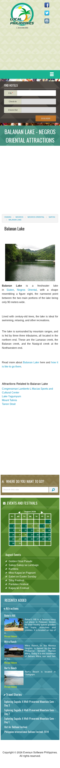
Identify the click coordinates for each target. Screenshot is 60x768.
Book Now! (45, 118)
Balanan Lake (15, 220)
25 (25, 539)
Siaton (52, 217)
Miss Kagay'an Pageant (22, 572)
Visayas (7, 217)
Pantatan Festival (18, 584)
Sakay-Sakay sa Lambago (24, 565)
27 (38, 539)
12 (32, 530)
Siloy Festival (16, 580)
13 (38, 530)
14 (43, 530)
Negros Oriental (36, 217)
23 (13, 539)
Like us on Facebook (46, 5)
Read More (10, 636)
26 (32, 539)
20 (38, 535)
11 (25, 530)
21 (43, 535)
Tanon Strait (9, 404)
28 (43, 539)
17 (20, 535)
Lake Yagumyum (11, 396)
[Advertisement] (28, 50)
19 (32, 535)
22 (49, 535)
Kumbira (13, 569)
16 (13, 535)
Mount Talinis (9, 400)
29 (49, 539)
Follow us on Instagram (46, 20)
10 (20, 530)
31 (20, 543)
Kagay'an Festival (19, 588)
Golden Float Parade (20, 561)
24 (20, 539)
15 (49, 530)
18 (25, 535)
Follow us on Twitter (46, 13)
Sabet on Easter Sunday (22, 576)
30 (13, 543)
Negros (19, 217)
